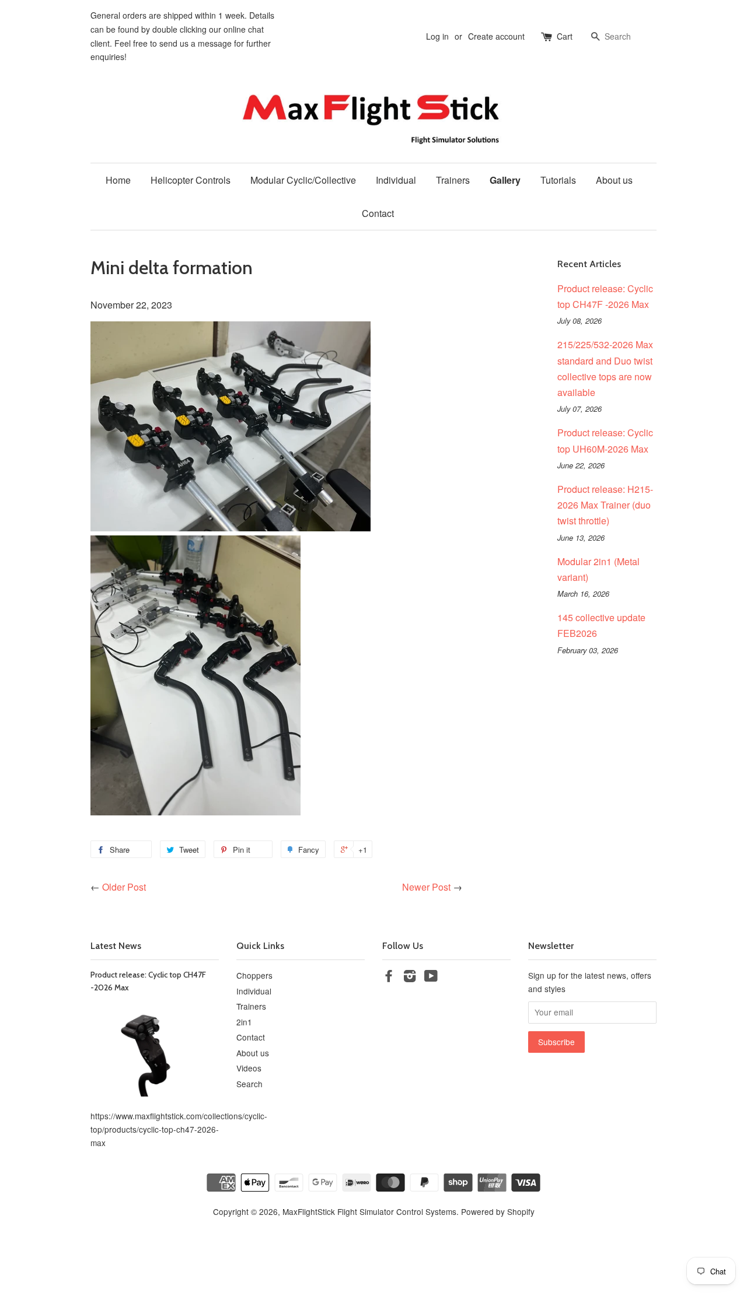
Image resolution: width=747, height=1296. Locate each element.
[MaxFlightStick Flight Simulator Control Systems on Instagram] (409, 977)
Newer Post (426, 887)
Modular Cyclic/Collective (303, 180)
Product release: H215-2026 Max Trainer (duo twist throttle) (605, 504)
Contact (378, 213)
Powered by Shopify (498, 1211)
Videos (248, 1068)
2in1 (244, 1022)
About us (614, 180)
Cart (565, 36)
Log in (437, 36)
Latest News (115, 945)
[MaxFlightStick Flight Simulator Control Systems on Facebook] (388, 977)
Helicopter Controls (191, 180)
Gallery (505, 180)
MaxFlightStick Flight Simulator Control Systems (369, 1211)
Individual (396, 180)
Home (118, 180)
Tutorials (558, 180)
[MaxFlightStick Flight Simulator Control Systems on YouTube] (431, 977)
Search (249, 1084)
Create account (496, 36)
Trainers (453, 180)
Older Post (124, 887)
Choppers (254, 975)
